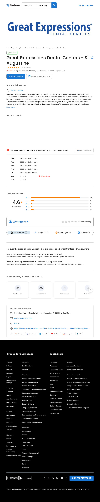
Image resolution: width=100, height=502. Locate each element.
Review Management (30, 382)
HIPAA (49, 489)
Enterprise (26, 370)
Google (20, 334)
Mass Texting (11, 403)
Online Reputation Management (34, 389)
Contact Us (54, 413)
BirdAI (8, 439)
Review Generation (29, 386)
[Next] (90, 290)
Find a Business (72, 393)
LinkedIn (45, 334)
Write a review (86, 5)
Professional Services (75, 370)
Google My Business (29, 408)
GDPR (44, 489)
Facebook (32, 334)
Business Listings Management (34, 415)
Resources (54, 380)
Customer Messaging (30, 393)
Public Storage (27, 457)
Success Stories (56, 399)
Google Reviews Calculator (77, 379)
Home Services (27, 446)
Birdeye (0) (85, 232)
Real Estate (26, 460)
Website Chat (27, 400)
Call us (17, 323)
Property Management (30, 453)
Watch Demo (55, 373)
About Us (53, 366)
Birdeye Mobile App (13, 455)
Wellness (25, 468)
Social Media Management (32, 422)
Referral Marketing (28, 397)
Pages (8, 377)
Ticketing (9, 430)
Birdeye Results (56, 406)
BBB (80, 334)
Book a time (54, 377)
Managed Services (73, 366)
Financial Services (28, 438)
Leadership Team (56, 370)
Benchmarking (11, 426)
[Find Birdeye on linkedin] (53, 478)
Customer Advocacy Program (78, 408)
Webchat (9, 392)
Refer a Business (73, 404)
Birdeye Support (73, 400)
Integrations (11, 446)
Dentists (36, 48)
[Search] (54, 5)
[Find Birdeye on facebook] (44, 478)
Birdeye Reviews (56, 402)
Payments (10, 406)
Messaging (10, 415)
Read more (10, 107)
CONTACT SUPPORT (81, 478)
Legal (24, 449)
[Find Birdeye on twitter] (49, 478)
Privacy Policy (28, 489)
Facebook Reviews (29, 411)
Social (8, 395)
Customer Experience (30, 419)
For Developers (72, 397)
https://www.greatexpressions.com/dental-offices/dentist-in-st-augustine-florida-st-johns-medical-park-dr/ (52, 328)
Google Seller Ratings (11, 381)
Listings (9, 366)
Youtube (56, 334)
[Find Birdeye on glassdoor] (66, 478)
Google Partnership (10, 451)
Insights (9, 422)
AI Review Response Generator (78, 382)
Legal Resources (56, 410)
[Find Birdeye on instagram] (57, 478)
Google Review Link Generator (78, 386)
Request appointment (40, 76)
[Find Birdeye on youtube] (62, 478)
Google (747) (42, 232)
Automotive (26, 431)
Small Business (27, 366)
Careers (53, 395)
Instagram (69, 334)
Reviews (9, 370)
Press (52, 388)
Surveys (9, 419)
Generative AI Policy (66, 489)
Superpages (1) (64, 232)
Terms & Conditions (14, 489)
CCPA (55, 489)
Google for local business (31, 379)
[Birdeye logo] (13, 5)
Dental (27, 48)
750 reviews (26, 67)
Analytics (9, 442)
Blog (51, 384)
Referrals (9, 373)
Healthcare (26, 442)
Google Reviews (28, 404)
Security (37, 489)
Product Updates (56, 391)
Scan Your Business (74, 389)
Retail (24, 464)
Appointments (12, 399)
